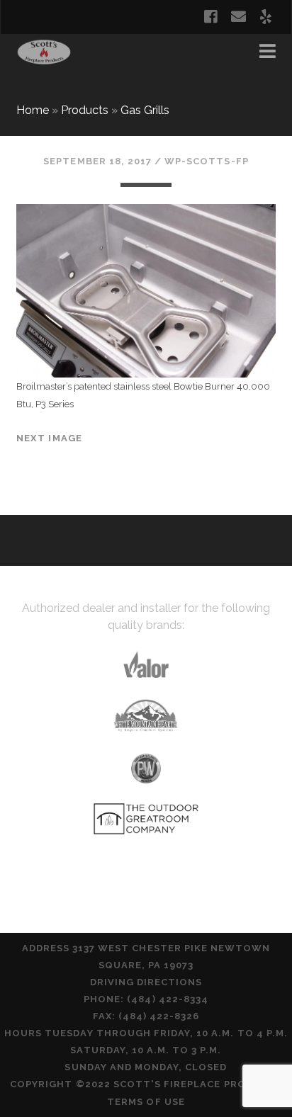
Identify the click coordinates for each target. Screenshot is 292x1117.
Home (32, 110)
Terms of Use (146, 1101)
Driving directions (146, 982)
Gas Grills (144, 110)
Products (84, 110)
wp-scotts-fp (206, 161)
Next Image (49, 438)
